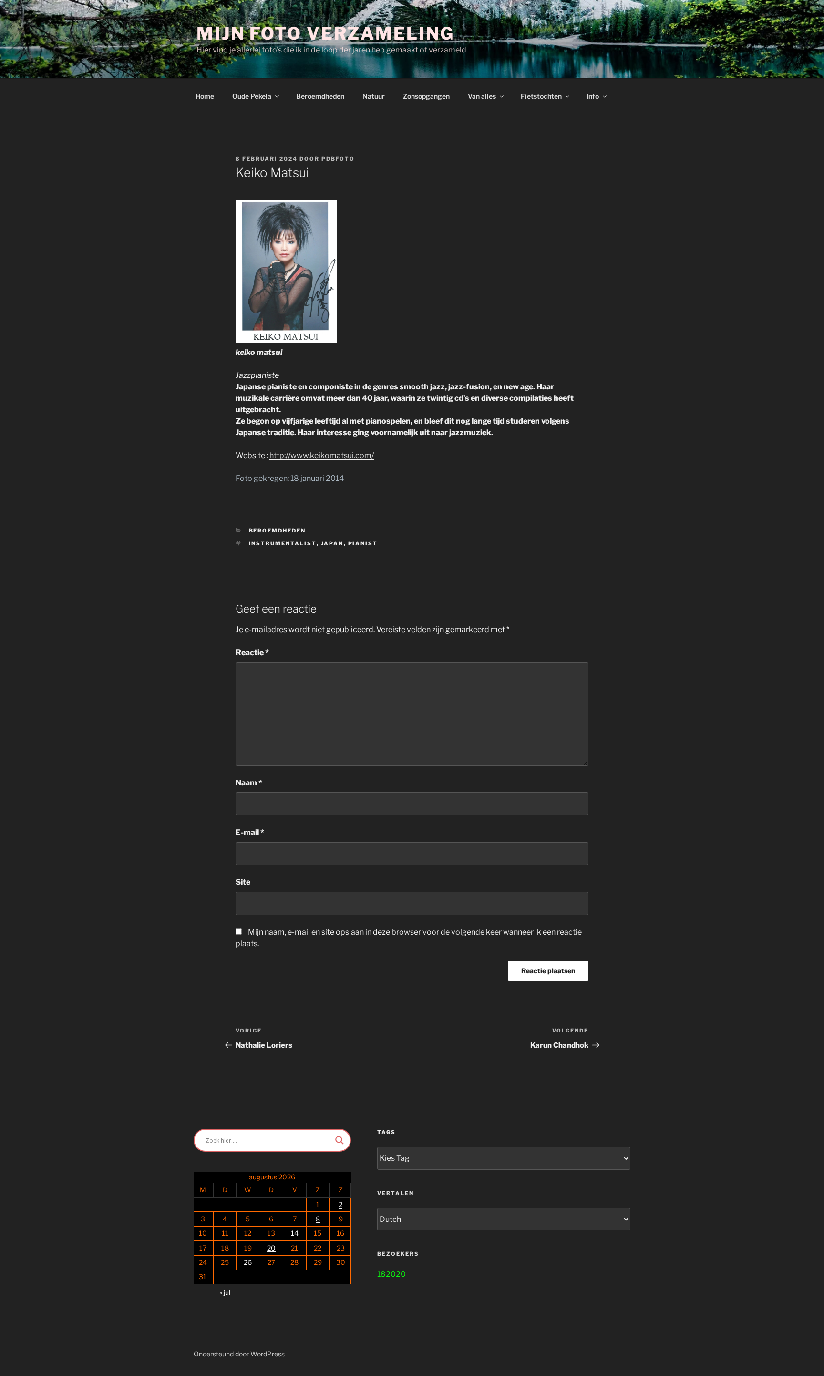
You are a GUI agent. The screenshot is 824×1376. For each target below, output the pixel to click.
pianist (363, 543)
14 (295, 1233)
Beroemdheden (320, 96)
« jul (224, 1292)
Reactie (252, 652)
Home (205, 96)
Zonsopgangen (426, 96)
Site (243, 881)
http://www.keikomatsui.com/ (321, 455)
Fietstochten (541, 96)
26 (248, 1262)
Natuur (373, 96)
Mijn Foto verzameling (325, 33)
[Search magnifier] (339, 1140)
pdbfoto (338, 159)
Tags (386, 1132)
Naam (249, 782)
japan (332, 543)
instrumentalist (283, 543)
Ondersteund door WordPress (239, 1354)
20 (271, 1248)
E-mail (250, 832)
